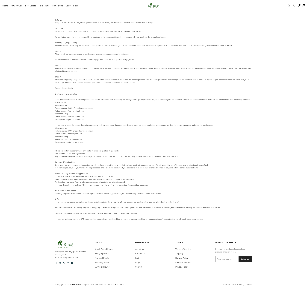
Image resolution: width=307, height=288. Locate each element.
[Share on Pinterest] (64, 263)
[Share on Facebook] (56, 263)
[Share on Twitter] (60, 263)
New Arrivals (17, 6)
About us (139, 249)
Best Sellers (30, 6)
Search (138, 267)
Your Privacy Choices (242, 284)
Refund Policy (181, 258)
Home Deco (57, 6)
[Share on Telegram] (72, 263)
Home (5, 6)
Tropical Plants (102, 258)
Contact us (140, 253)
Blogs (75, 6)
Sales (68, 6)
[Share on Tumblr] (68, 263)
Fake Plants (44, 6)
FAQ (137, 258)
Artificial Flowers (102, 267)
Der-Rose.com (117, 284)
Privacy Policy (181, 267)
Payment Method (183, 262)
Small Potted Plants (104, 249)
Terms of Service (183, 249)
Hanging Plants (102, 253)
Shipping (179, 253)
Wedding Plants (102, 262)
